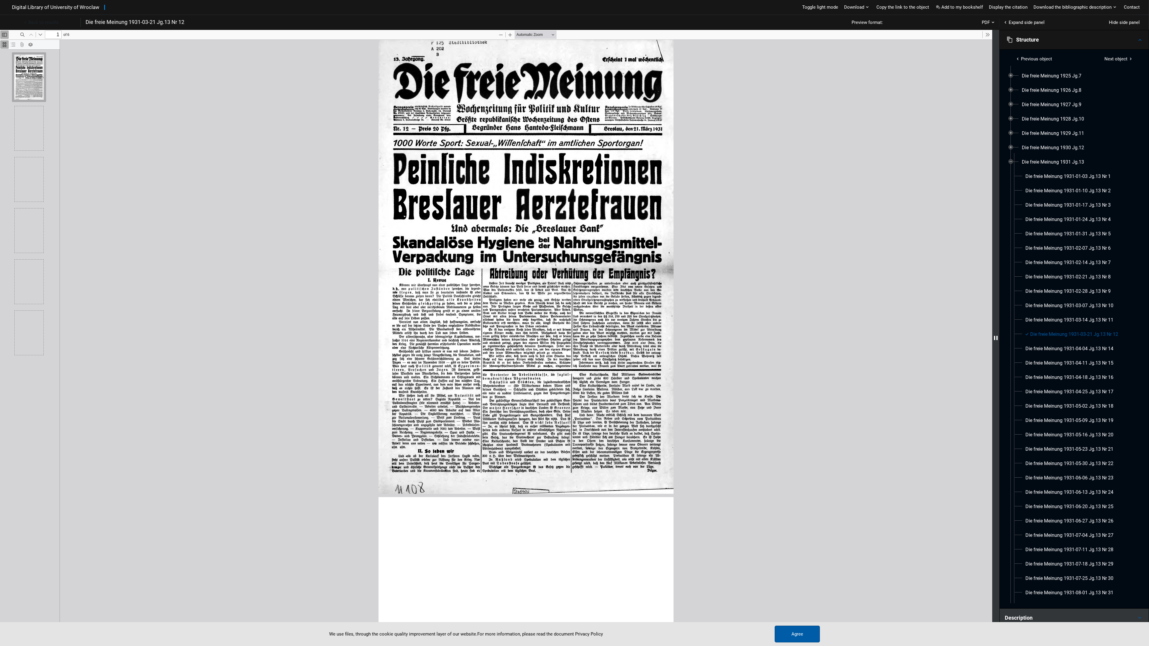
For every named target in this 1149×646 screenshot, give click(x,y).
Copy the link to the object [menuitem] (902, 7)
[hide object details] (995, 338)
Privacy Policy (589, 634)
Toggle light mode (820, 7)
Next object (1115, 59)
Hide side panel (1124, 22)
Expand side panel (1027, 22)
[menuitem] (1051, 76)
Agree (797, 634)
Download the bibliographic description (1073, 7)
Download (854, 7)
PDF (986, 22)
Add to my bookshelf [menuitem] (962, 7)
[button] (1074, 39)
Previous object (1036, 59)
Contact (1132, 7)
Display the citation (1008, 7)
